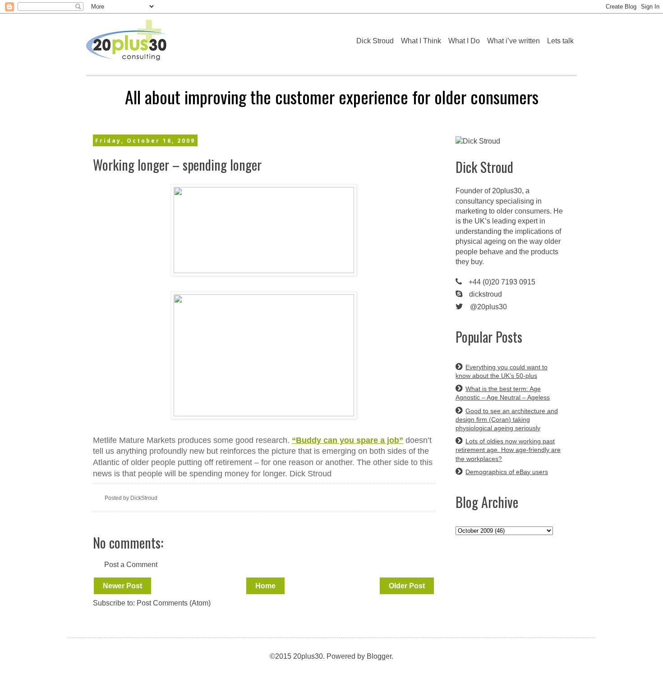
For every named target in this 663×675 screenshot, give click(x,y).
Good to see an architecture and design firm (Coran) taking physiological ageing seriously (507, 419)
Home (265, 586)
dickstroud (485, 294)
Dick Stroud (375, 41)
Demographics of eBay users (506, 471)
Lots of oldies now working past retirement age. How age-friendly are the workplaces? (508, 450)
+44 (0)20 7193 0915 (502, 282)
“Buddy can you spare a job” (347, 440)
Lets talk (560, 41)
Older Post (407, 586)
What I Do (464, 41)
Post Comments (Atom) (174, 603)
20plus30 (507, 191)
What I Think (421, 41)
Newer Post (122, 586)
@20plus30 (488, 307)
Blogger (379, 656)
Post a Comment (130, 564)
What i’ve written (513, 41)
